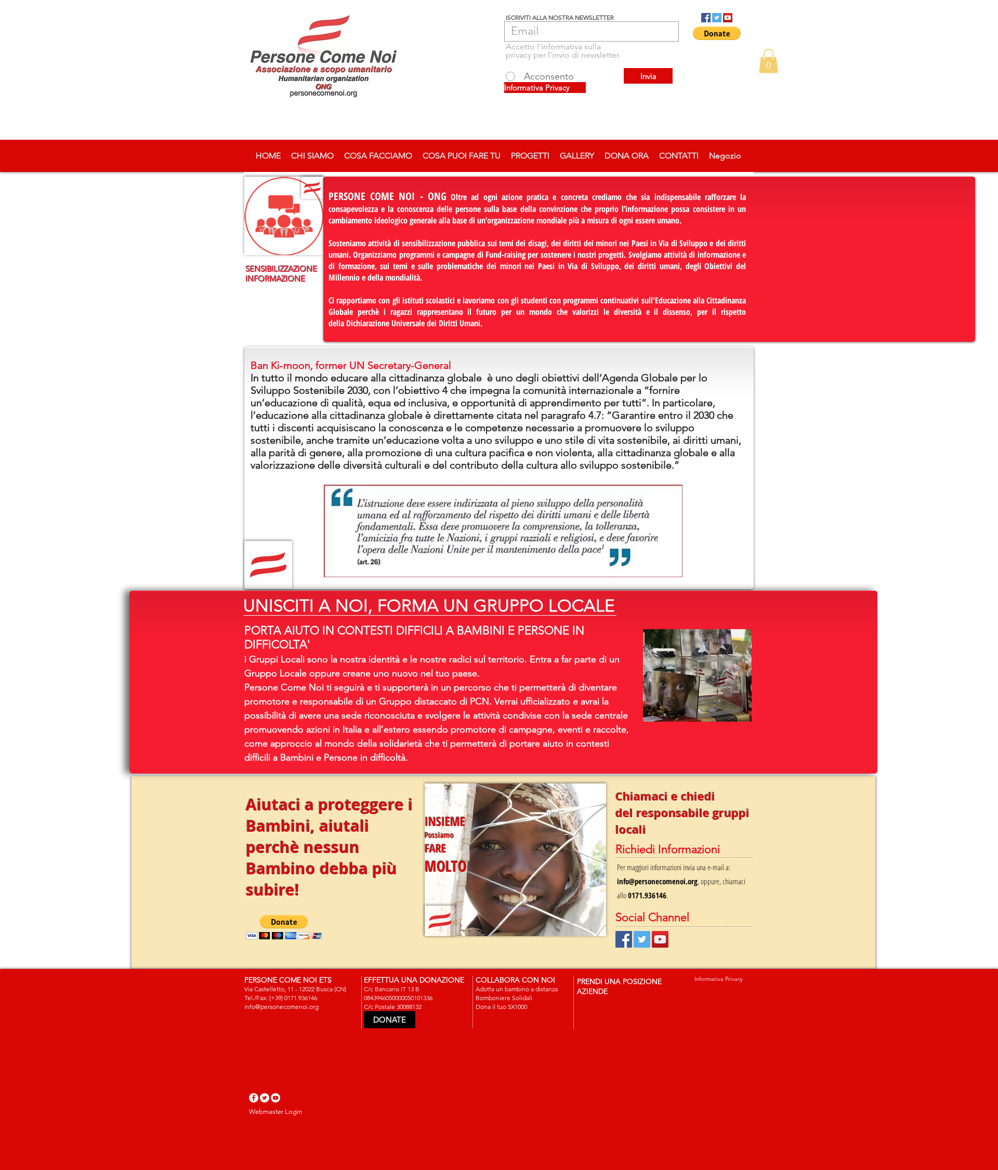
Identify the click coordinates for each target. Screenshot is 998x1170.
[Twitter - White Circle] (264, 1097)
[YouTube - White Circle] (275, 1097)
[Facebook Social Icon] (706, 17)
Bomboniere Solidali (504, 998)
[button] (717, 33)
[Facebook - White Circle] (253, 1097)
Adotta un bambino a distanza (517, 989)
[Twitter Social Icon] (716, 17)
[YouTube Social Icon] (727, 17)
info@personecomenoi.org (657, 881)
